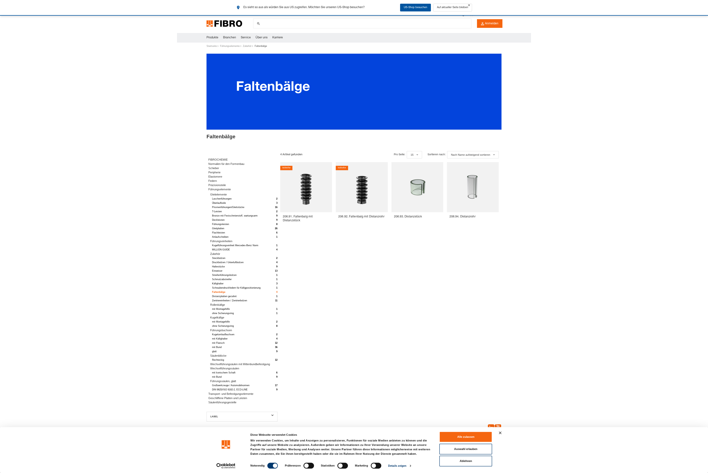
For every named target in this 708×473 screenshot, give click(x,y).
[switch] (308, 466)
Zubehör (247, 46)
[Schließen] (469, 5)
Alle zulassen (465, 436)
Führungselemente (230, 46)
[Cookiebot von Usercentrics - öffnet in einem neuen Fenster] (226, 466)
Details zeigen (397, 465)
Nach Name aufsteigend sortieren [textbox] (470, 154)
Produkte (212, 37)
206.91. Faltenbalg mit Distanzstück (298, 218)
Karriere (277, 37)
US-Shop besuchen (415, 7)
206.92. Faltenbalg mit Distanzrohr (361, 216)
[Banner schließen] (500, 433)
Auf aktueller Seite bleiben (452, 7)
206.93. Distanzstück (408, 216)
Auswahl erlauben (465, 449)
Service (246, 37)
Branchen (229, 37)
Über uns (262, 37)
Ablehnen (466, 460)
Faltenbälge (261, 46)
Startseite (211, 46)
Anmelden (491, 23)
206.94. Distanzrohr (463, 216)
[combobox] (414, 154)
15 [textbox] (412, 154)
